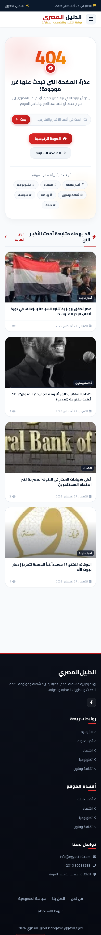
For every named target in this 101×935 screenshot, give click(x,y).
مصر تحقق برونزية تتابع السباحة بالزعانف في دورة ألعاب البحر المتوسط (51, 311)
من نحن (77, 898)
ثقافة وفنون (83, 769)
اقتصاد (88, 750)
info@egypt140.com (75, 857)
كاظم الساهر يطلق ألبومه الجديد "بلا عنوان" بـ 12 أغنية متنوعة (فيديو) (51, 396)
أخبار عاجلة (85, 741)
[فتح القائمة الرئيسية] (91, 19)
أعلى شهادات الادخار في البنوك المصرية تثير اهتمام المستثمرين (56, 482)
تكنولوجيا (86, 760)
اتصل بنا (58, 898)
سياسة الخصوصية (32, 898)
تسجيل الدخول (15, 5)
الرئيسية (87, 732)
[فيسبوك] (91, 702)
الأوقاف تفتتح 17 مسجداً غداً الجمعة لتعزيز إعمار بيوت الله (52, 567)
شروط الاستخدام (50, 911)
